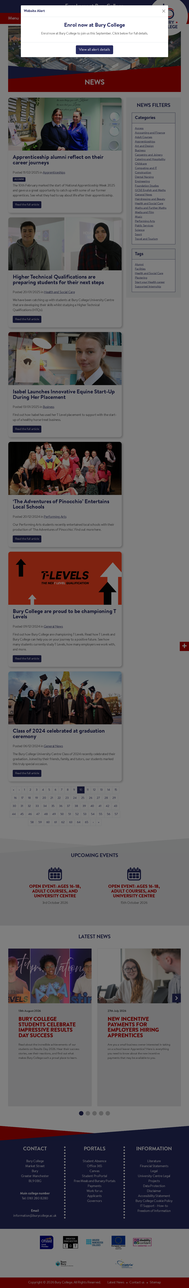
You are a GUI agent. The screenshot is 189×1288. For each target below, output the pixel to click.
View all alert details (94, 50)
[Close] (164, 11)
